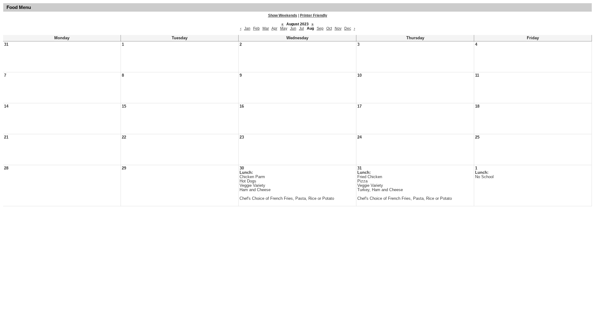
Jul (301, 28)
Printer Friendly (313, 15)
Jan (247, 28)
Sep (320, 28)
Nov (338, 28)
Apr (274, 28)
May (283, 28)
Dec (347, 28)
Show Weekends (282, 15)
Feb (256, 28)
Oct (329, 28)
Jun (293, 28)
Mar (265, 28)
